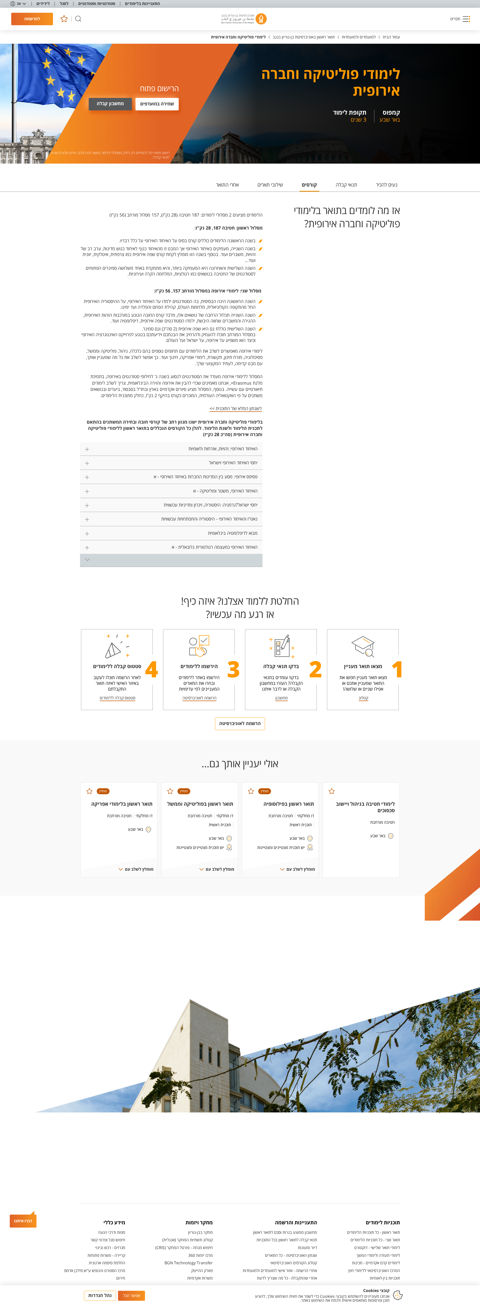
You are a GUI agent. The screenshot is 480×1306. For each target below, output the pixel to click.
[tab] (387, 187)
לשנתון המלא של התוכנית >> (236, 408)
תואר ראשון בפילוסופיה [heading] (289, 804)
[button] (460, 19)
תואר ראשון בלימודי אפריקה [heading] (121, 804)
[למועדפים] (64, 19)
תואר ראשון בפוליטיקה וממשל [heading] (200, 804)
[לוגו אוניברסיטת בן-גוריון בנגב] (244, 19)
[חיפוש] (78, 19)
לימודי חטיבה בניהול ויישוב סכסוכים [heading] (365, 807)
